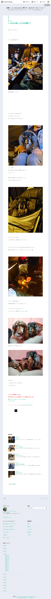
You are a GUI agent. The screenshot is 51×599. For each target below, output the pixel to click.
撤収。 (5, 498)
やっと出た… (30, 529)
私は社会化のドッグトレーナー (9, 523)
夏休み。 (29, 526)
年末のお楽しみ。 (19, 472)
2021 (5, 577)
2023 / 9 (7, 559)
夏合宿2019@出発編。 (20, 464)
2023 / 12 (7, 555)
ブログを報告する (30, 597)
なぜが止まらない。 (20, 455)
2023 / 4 (7, 566)
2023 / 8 (7, 560)
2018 (5, 585)
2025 (5, 548)
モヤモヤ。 (29, 534)
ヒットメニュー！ (44, 498)
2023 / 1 (7, 570)
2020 (5, 579)
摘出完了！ (29, 532)
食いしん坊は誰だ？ (20, 446)
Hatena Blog (24, 597)
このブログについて (7, 517)
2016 (5, 590)
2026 (5, 545)
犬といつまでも (6, 537)
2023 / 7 (7, 562)
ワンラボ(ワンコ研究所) (8, 526)
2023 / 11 (7, 556)
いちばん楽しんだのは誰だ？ (19, 23)
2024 (5, 551)
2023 (5, 554)
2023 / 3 (7, 567)
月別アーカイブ (6, 543)
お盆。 (28, 523)
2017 (5, 588)
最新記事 (29, 521)
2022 (5, 574)
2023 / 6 (7, 563)
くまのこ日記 (5, 532)
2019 (5, 582)
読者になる (47, 5)
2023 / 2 (7, 569)
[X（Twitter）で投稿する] (16, 410)
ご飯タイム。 (18, 438)
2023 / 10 (7, 558)
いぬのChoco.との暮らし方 (8, 529)
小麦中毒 (5, 534)
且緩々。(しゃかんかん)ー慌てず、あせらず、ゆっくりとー (25, 8)
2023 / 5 (7, 565)
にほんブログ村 (11, 400)
